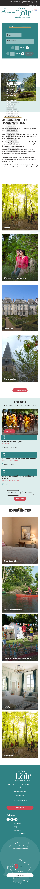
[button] (31, 9)
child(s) (17, 53)
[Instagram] (15, 819)
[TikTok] (12, 819)
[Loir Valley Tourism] (23, 12)
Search (29, 53)
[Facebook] (8, 819)
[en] (35, 10)
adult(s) (22, 47)
